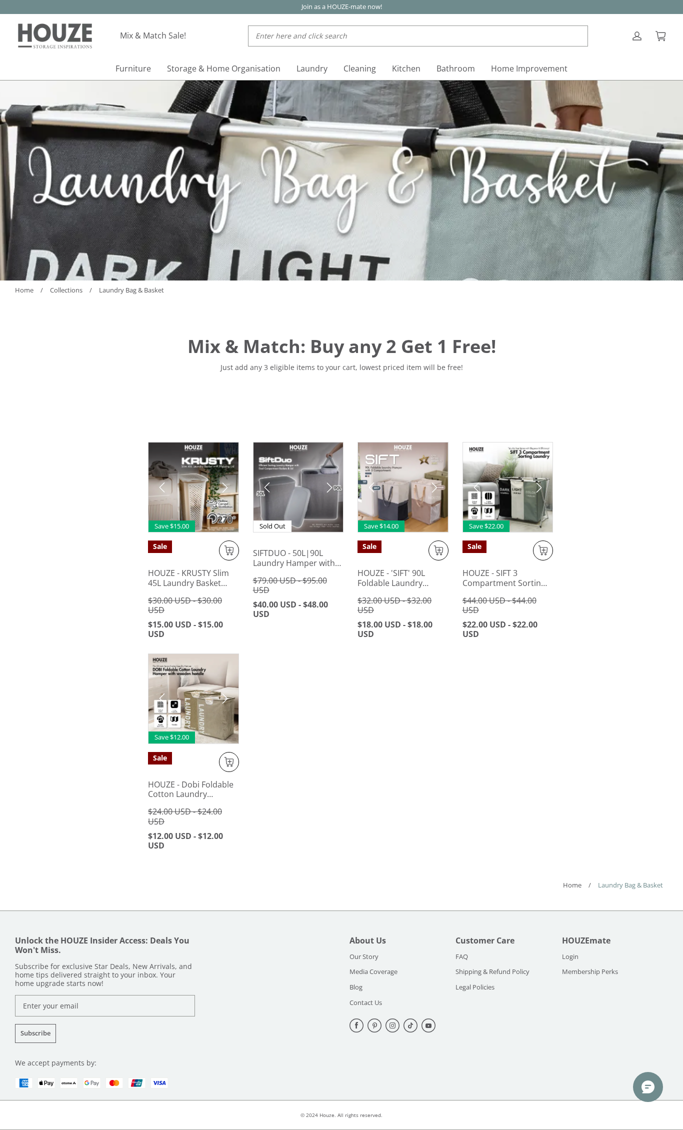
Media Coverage (374, 972)
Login (570, 957)
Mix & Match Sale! (153, 35)
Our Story (364, 957)
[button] (438, 550)
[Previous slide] (162, 487)
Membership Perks (590, 972)
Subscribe (35, 1033)
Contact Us (366, 1003)
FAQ (462, 957)
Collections (66, 290)
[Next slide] (225, 487)
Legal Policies (475, 988)
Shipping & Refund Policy (493, 972)
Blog (356, 988)
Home (24, 290)
